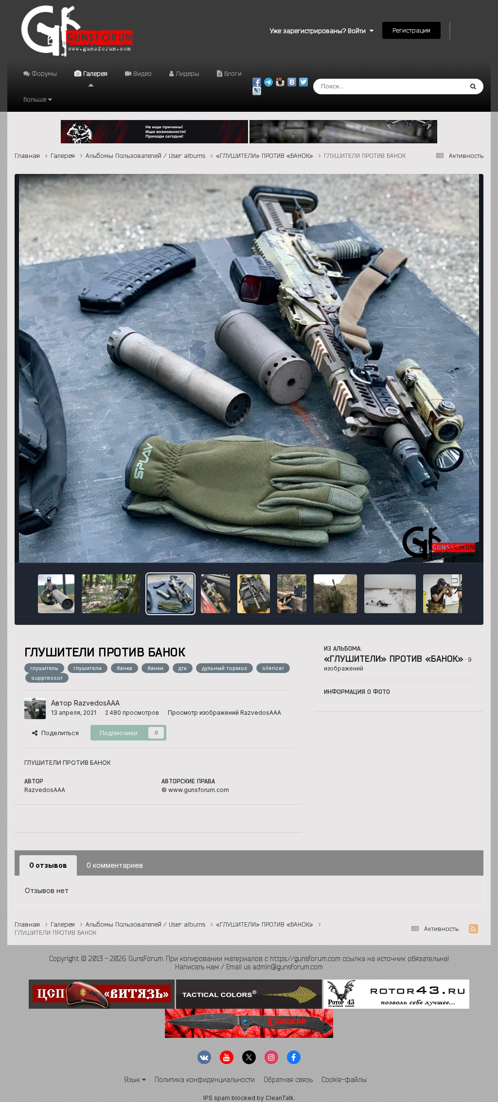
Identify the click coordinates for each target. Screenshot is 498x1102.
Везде (440, 86)
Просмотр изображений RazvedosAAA (224, 712)
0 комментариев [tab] (115, 865)
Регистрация (411, 30)
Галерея (94, 73)
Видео (141, 73)
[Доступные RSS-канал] (473, 929)
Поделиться (58, 733)
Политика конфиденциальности (205, 1080)
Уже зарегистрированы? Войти (320, 30)
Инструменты (440, 545)
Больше (34, 99)
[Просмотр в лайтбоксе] (249, 368)
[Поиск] (472, 86)
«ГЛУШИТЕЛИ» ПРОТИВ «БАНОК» (393, 658)
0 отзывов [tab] (48, 865)
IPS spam (216, 1098)
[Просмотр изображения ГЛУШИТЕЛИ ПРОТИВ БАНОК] (56, 593)
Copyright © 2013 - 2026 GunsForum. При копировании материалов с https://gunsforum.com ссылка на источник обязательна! (249, 959)
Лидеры (186, 73)
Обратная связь (288, 1080)
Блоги (232, 73)
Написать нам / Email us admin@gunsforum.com (249, 967)
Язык (133, 1080)
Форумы (43, 73)
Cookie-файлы (344, 1080)
